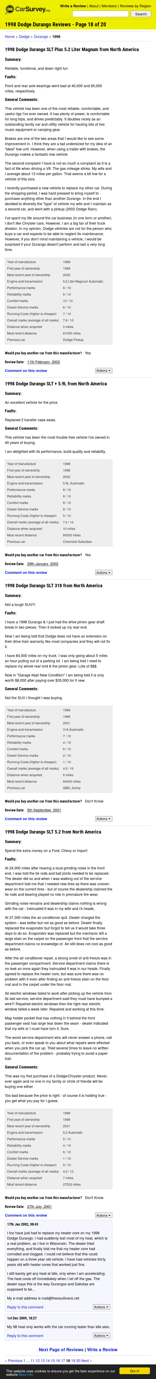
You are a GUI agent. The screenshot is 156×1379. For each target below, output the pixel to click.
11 (32, 1360)
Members (109, 5)
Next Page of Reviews (61, 1349)
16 (58, 1360)
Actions (101, 370)
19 (73, 1360)
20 (78, 1360)
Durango (41, 36)
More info (26, 1374)
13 (43, 1360)
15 (53, 1360)
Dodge (24, 36)
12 (38, 1360)
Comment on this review (26, 370)
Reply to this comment (25, 1306)
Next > (86, 1360)
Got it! (134, 1370)
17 (63, 1360)
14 (48, 1360)
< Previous (13, 1360)
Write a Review (73, 6)
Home (10, 36)
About (94, 5)
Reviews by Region (135, 5)
